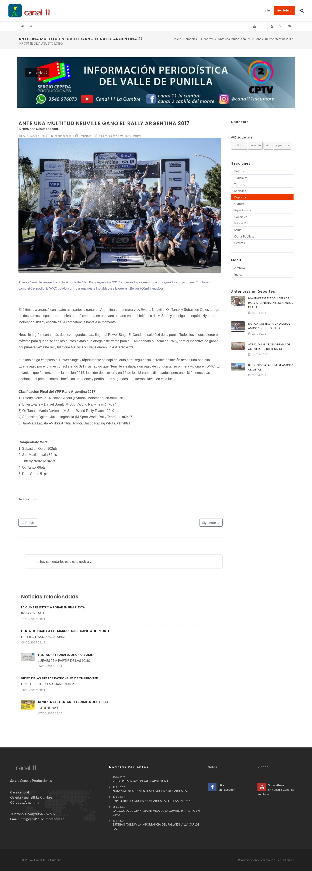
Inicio (177, 39)
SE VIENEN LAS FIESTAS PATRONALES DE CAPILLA (73, 702)
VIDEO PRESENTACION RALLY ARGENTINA (140, 779)
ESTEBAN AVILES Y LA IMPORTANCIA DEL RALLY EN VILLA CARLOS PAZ (156, 824)
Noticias (191, 39)
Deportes (207, 39)
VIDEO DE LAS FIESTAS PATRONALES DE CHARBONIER (59, 678)
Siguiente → (211, 522)
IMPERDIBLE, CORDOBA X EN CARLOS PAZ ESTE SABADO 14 (152, 798)
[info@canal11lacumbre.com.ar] (289, 26)
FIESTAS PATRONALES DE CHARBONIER (66, 655)
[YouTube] (254, 26)
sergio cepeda (63, 135)
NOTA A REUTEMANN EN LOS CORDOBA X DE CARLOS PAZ (150, 789)
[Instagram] (272, 26)
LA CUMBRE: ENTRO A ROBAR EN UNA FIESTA (53, 607)
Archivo (239, 268)
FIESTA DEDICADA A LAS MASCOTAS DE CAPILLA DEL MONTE (65, 631)
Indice (238, 274)
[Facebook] (263, 26)
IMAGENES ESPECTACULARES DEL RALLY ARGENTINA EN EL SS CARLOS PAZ (270, 302)
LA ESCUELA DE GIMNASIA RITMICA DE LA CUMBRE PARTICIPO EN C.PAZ (156, 810)
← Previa (28, 522)
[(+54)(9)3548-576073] (280, 26)
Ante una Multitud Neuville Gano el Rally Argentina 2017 (255, 39)
